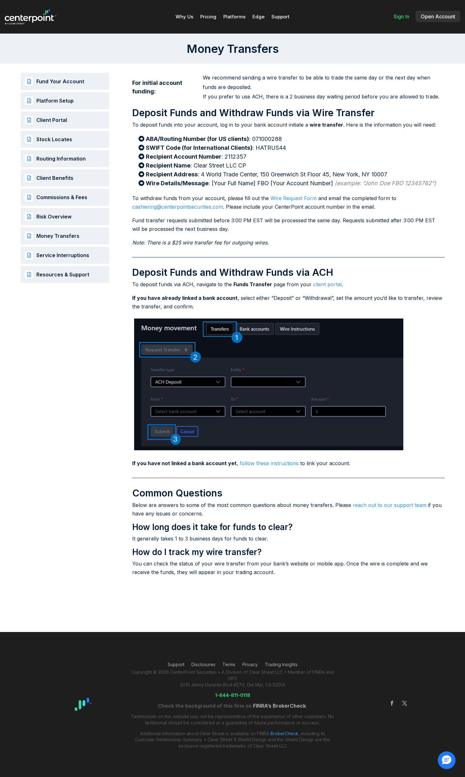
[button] (447, 760)
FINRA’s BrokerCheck (279, 706)
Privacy (250, 664)
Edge (258, 17)
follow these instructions (269, 463)
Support (280, 17)
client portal (327, 284)
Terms (228, 664)
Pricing (208, 17)
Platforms (234, 17)
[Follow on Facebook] (392, 703)
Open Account (438, 16)
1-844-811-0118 (232, 695)
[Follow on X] (405, 703)
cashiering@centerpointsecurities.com (177, 207)
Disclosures (203, 664)
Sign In (401, 16)
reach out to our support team (389, 505)
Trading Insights (281, 664)
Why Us (184, 17)
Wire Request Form (293, 198)
